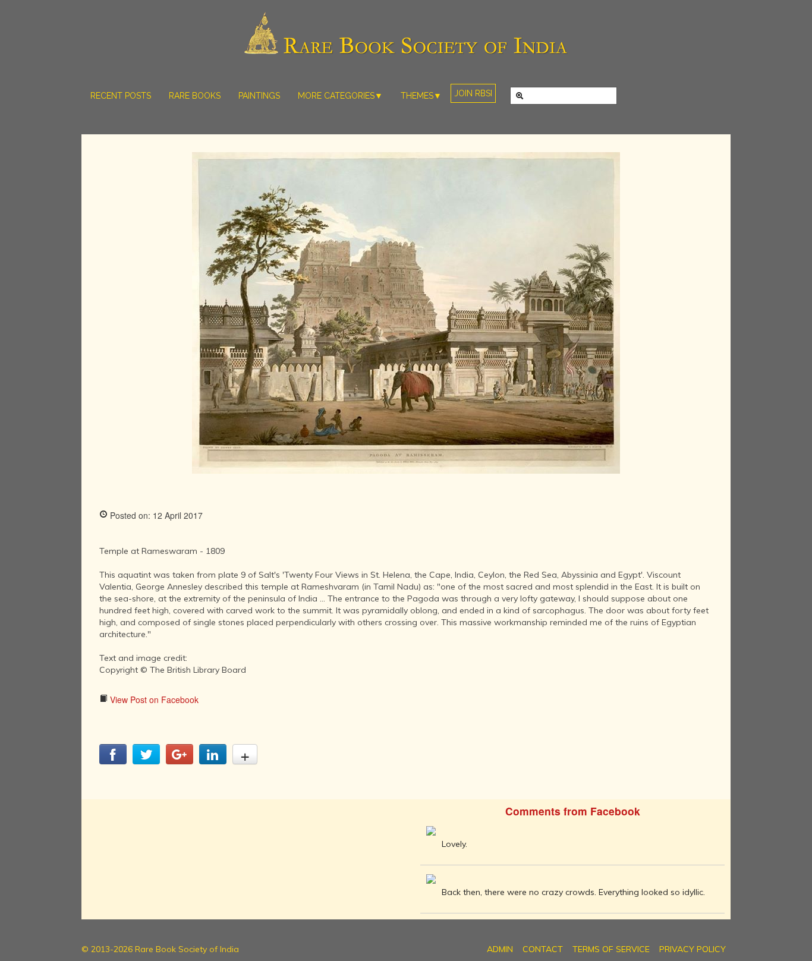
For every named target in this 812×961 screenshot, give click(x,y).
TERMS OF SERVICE (611, 949)
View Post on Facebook (153, 699)
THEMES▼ (421, 95)
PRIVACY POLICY (692, 949)
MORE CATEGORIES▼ (340, 95)
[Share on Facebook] (113, 761)
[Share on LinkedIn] (212, 761)
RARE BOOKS (195, 95)
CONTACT (543, 949)
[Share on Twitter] (146, 761)
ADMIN (500, 949)
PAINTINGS (259, 95)
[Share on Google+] (179, 761)
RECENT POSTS (120, 95)
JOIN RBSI (473, 93)
